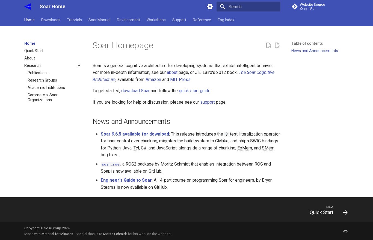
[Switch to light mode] (210, 6)
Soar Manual (99, 20)
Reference (202, 20)
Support (179, 20)
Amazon (153, 79)
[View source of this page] (268, 45)
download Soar (135, 90)
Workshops (156, 20)
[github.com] (345, 231)
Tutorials (74, 20)
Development (128, 20)
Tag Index (226, 20)
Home (29, 20)
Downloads (50, 20)
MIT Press (180, 79)
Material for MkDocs (58, 234)
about (172, 72)
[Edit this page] (277, 45)
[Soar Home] (27, 6)
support (207, 102)
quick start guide (195, 90)
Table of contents (307, 43)
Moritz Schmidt (115, 234)
